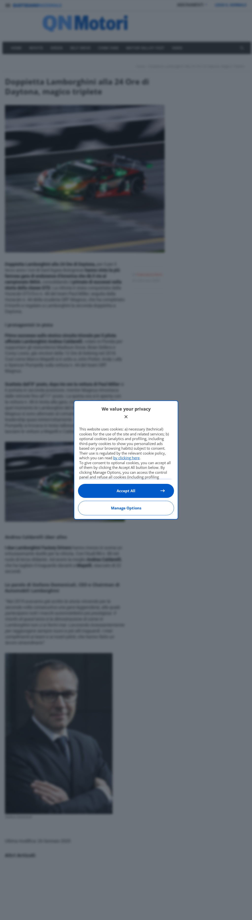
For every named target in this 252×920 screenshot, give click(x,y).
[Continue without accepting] (126, 417)
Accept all (126, 490)
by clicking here (126, 457)
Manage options (126, 507)
